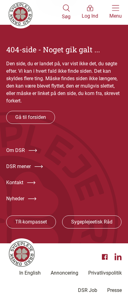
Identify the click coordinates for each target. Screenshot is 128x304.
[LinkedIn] (118, 257)
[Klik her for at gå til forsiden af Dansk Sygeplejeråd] (34, 12)
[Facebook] (105, 257)
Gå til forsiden (30, 117)
